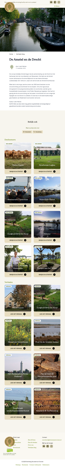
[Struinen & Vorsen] (9, 445)
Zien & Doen (31, 440)
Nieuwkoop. (39, 132)
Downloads (16, 447)
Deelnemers (10, 139)
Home (11, 54)
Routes (15, 440)
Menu (57, 6)
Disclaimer (25, 465)
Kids (14, 445)
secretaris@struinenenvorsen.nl (51, 440)
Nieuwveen (28, 132)
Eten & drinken (32, 442)
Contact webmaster (35, 465)
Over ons (30, 445)
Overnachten (17, 442)
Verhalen (9, 282)
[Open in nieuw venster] (51, 2)
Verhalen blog (20, 54)
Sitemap (18, 465)
